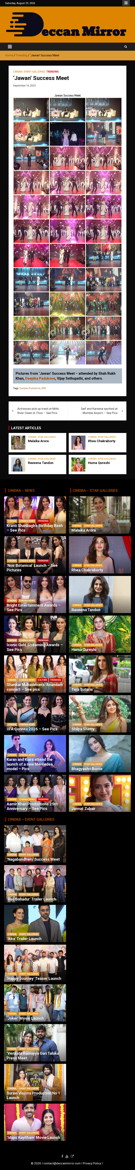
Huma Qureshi (99, 463)
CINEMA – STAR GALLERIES (95, 490)
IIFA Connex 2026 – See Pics (32, 729)
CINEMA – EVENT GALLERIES (31, 819)
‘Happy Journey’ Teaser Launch (34, 978)
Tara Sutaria (82, 689)
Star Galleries (47, 437)
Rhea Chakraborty (101, 441)
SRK (43, 388)
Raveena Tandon (40, 463)
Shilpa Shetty (83, 729)
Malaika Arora (38, 441)
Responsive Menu (126, 3)
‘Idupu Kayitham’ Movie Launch (33, 1137)
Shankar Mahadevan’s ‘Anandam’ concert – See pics (35, 686)
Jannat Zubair (83, 808)
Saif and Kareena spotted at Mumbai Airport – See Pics (99, 411)
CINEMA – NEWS (21, 490)
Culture (42, 680)
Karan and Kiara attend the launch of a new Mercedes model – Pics (30, 764)
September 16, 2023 (24, 85)
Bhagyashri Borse (87, 769)
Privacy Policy (92, 1163)
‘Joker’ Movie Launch (25, 1018)
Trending (52, 71)
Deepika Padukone (40, 378)
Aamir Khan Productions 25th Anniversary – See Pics (32, 806)
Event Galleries (34, 71)
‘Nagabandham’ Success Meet (33, 859)
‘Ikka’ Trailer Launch (24, 939)
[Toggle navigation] (9, 47)
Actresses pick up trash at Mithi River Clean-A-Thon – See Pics (38, 411)
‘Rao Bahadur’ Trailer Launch (31, 899)
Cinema (17, 71)
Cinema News (27, 521)
